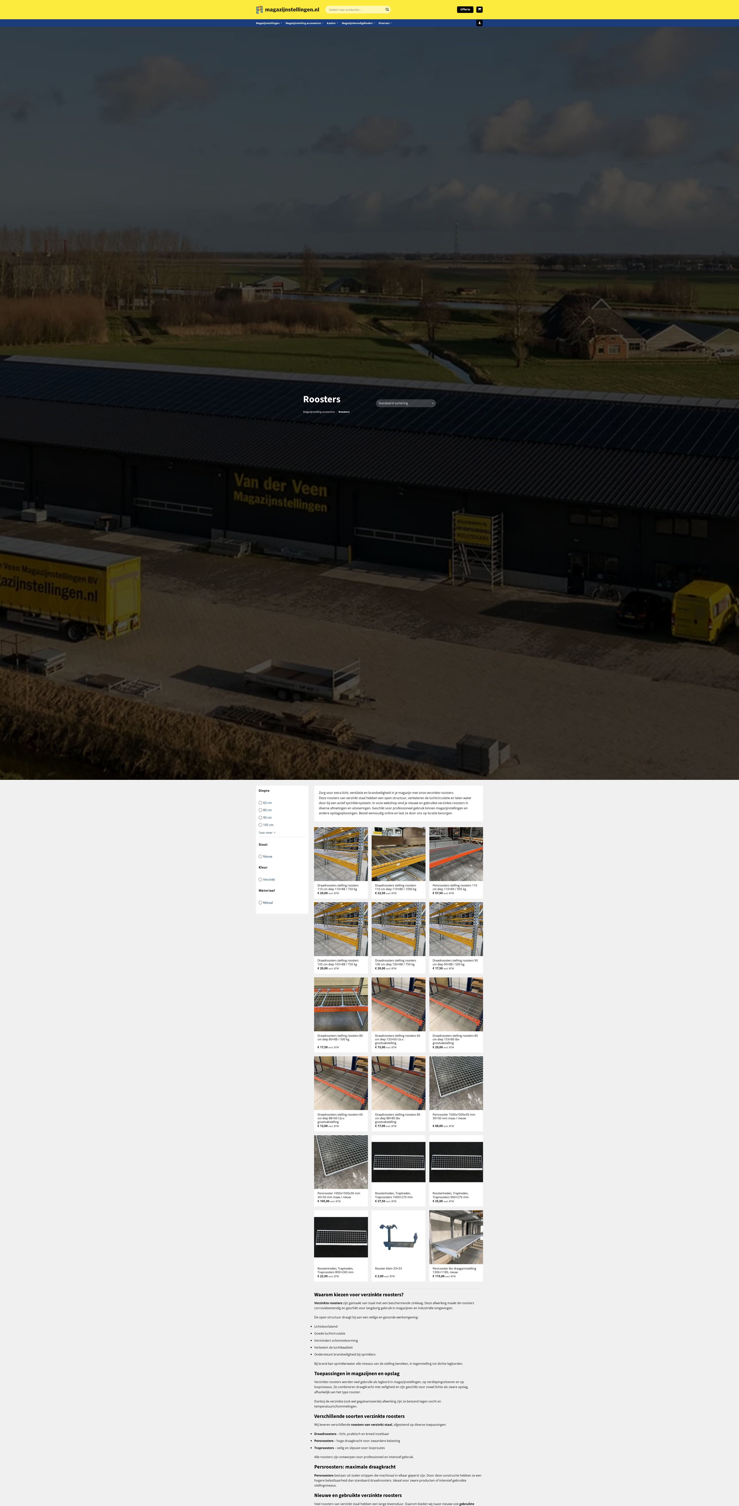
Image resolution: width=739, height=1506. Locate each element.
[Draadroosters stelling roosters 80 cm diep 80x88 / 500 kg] (341, 1004)
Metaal (268, 902)
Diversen (384, 23)
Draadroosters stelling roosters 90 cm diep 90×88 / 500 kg (455, 962)
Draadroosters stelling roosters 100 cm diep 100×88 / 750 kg (395, 962)
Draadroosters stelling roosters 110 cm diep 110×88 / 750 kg (338, 887)
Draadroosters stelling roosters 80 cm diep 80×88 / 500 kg (340, 1037)
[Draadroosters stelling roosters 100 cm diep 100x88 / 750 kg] (399, 929)
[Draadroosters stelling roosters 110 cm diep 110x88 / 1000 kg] (399, 854)
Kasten (331, 23)
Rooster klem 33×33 (388, 1268)
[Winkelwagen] (479, 10)
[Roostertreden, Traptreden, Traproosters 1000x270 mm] (399, 1162)
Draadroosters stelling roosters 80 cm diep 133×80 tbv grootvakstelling (455, 1039)
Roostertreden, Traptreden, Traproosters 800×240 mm (336, 1270)
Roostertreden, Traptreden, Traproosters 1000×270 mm (394, 1195)
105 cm (268, 825)
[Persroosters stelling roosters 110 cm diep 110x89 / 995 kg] (456, 854)
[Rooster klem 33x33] (399, 1237)
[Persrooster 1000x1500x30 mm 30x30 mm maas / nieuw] (341, 1162)
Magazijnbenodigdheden (357, 23)
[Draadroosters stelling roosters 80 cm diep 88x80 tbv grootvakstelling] (399, 1083)
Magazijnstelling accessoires (303, 23)
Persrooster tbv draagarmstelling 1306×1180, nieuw (454, 1270)
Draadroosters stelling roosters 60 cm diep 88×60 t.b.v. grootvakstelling (340, 1118)
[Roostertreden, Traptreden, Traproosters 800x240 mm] (341, 1237)
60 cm (267, 802)
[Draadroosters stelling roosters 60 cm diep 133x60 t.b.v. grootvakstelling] (399, 1004)
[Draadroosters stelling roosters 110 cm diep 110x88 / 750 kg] (341, 854)
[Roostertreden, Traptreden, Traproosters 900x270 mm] (456, 1162)
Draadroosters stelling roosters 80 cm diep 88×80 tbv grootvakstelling (397, 1118)
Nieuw (267, 856)
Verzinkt (269, 879)
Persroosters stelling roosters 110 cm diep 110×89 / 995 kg (455, 887)
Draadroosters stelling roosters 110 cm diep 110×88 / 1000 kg (395, 887)
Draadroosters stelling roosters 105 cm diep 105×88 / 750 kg (338, 962)
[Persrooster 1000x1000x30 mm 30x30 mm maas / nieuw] (456, 1083)
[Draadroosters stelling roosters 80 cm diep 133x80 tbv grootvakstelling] (456, 1004)
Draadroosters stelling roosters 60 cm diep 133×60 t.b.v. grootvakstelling (397, 1039)
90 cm (267, 817)
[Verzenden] (387, 9)
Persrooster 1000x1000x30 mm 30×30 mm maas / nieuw (454, 1116)
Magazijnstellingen (268, 23)
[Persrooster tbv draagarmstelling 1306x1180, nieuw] (456, 1237)
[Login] (479, 23)
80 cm (267, 810)
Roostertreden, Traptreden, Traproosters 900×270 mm (451, 1195)
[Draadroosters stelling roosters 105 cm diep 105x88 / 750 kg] (341, 929)
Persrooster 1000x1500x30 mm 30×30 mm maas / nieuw (339, 1195)
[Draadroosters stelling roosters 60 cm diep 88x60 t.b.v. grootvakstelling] (341, 1083)
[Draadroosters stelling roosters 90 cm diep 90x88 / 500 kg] (456, 929)
